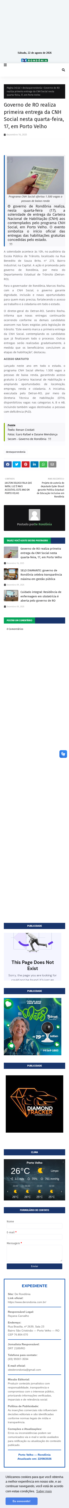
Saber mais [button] (44, 1491)
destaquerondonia (32, 88)
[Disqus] (34, 772)
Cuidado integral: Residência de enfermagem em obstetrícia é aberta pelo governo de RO (41, 596)
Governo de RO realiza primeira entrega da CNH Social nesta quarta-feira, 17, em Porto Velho (41, 553)
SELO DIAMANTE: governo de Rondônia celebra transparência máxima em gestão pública (41, 575)
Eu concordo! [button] (21, 1501)
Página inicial (14, 88)
